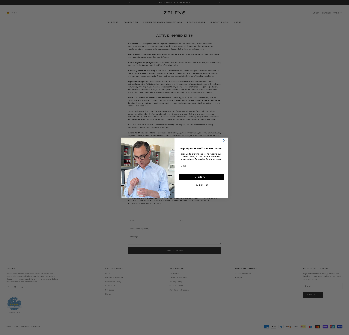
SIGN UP (201, 177)
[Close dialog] (224, 140)
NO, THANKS (201, 185)
